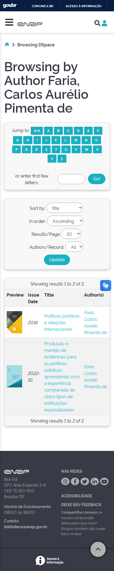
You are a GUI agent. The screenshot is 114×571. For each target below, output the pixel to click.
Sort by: (37, 208)
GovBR (10, 5)
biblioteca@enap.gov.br (25, 526)
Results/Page (46, 234)
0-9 (37, 130)
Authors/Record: (46, 247)
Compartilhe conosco (79, 511)
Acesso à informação (83, 6)
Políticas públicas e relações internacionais (62, 322)
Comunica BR (42, 6)
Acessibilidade (76, 495)
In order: (37, 221)
